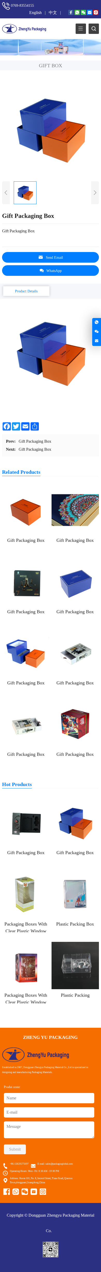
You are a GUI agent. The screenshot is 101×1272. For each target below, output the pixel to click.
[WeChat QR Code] (96, 331)
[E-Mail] (89, 13)
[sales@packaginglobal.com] (96, 341)
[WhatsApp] (77, 13)
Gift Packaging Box (35, 441)
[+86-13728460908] (96, 322)
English (36, 12)
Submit (15, 1149)
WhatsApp (54, 271)
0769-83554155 (22, 6)
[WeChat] (83, 13)
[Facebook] (71, 13)
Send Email (54, 258)
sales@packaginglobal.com (59, 1164)
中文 (53, 12)
